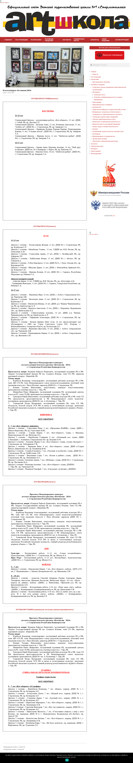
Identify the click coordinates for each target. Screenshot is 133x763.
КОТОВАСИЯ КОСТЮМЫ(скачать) (44, 99)
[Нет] (131, 758)
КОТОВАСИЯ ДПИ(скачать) (44, 482)
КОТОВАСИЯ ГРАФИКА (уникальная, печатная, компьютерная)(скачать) (45, 610)
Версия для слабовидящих (112, 55)
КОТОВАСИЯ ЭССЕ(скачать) (45, 226)
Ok (67, 760)
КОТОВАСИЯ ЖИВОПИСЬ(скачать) (45, 354)
